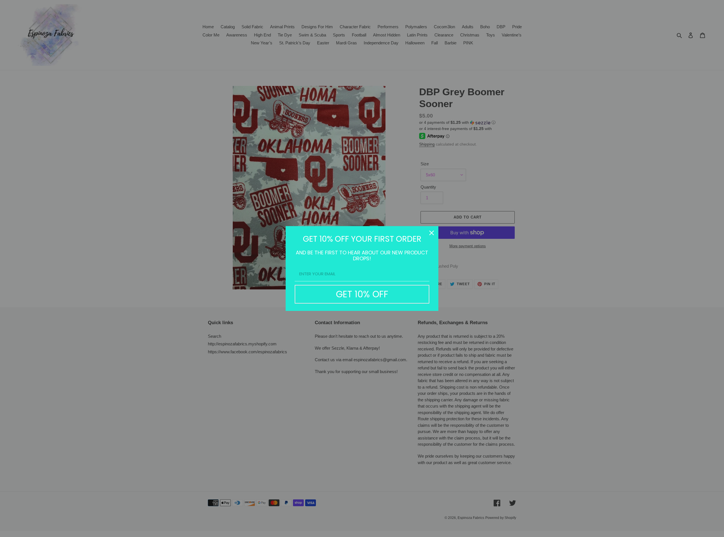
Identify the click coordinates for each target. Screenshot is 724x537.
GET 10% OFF (362, 294)
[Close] (431, 233)
